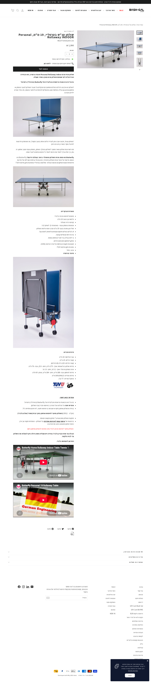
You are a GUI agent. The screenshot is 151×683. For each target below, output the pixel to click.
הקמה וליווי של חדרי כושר (135, 617)
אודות (141, 587)
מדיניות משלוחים (136, 557)
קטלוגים (140, 648)
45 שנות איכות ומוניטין (133, 552)
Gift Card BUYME (137, 610)
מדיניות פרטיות (138, 655)
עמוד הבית (140, 25)
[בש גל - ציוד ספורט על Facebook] (19, 586)
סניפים (141, 595)
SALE (121, 10)
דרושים (141, 602)
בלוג (141, 644)
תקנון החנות (139, 651)
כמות (72, 50)
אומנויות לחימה (81, 10)
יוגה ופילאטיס (96, 10)
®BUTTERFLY (69, 31)
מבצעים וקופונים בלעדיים (135, 640)
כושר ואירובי (110, 10)
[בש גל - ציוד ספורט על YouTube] (32, 586)
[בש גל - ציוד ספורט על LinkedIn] (27, 586)
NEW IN (30, 10)
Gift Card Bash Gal (136, 606)
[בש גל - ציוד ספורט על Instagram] (23, 586)
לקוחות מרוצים (138, 636)
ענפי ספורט (51, 10)
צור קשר (140, 591)
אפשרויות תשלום (136, 562)
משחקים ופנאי (65, 10)
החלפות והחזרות (137, 625)
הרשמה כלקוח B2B (136, 614)
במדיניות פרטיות (133, 671)
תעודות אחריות (138, 632)
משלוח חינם (139, 598)
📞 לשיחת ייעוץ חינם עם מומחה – (59, 63)
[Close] (147, 661)
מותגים (40, 10)
